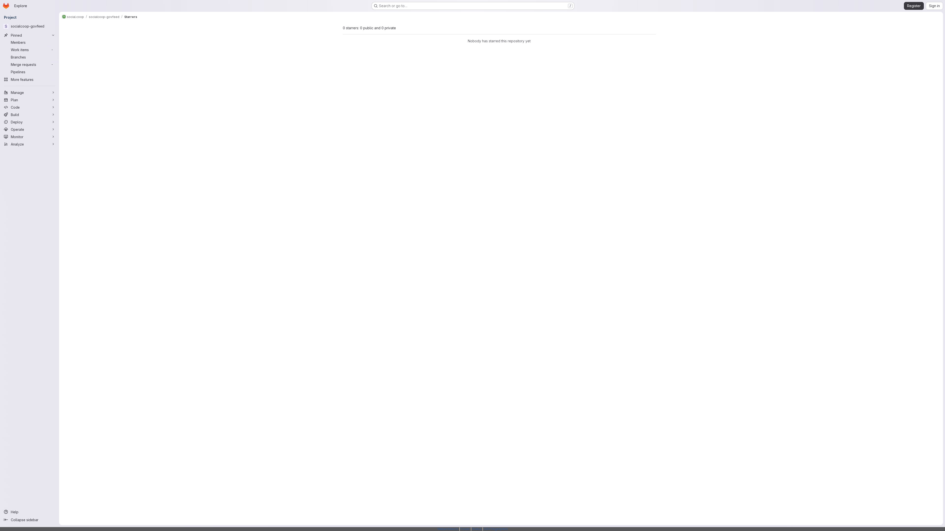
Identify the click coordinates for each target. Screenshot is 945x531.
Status (476, 529)
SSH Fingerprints (496, 529)
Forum (465, 529)
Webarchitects (447, 529)
